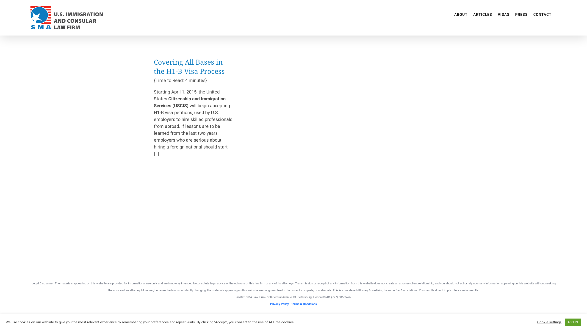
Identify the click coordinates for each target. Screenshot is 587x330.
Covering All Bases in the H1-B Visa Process (189, 66)
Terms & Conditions (304, 304)
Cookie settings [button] (549, 322)
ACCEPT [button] (573, 322)
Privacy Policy (279, 304)
